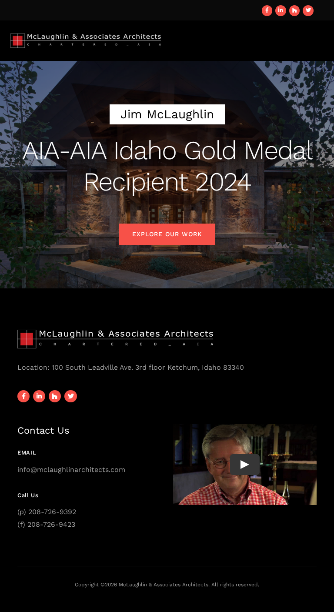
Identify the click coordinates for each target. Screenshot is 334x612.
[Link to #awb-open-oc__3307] (320, 40)
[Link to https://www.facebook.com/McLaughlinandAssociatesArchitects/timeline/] (267, 10)
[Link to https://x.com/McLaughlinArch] (308, 10)
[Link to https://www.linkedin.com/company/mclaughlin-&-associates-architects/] (280, 10)
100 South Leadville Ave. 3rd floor (108, 367)
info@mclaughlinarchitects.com (71, 469)
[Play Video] (245, 464)
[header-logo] (85, 37)
